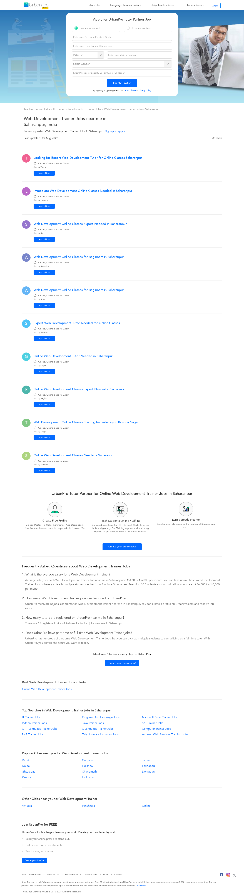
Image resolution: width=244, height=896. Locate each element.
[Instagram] (228, 875)
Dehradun (148, 772)
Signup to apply (115, 131)
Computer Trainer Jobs (156, 729)
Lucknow (87, 766)
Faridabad (148, 766)
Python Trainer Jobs (34, 723)
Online (146, 806)
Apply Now (44, 173)
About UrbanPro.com (31, 874)
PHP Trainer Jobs (32, 734)
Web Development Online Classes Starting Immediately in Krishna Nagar (86, 422)
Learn (106, 874)
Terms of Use (53, 874)
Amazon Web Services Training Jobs (165, 734)
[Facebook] (221, 875)
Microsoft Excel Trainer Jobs (159, 717)
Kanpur (26, 777)
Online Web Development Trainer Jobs (47, 689)
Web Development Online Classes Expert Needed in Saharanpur (80, 224)
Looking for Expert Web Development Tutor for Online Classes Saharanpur (88, 158)
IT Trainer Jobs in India (67, 109)
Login (214, 5)
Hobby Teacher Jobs (161, 5)
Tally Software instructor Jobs (100, 734)
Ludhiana (88, 777)
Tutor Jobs (93, 5)
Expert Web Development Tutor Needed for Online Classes (77, 323)
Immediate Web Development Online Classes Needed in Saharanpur (83, 191)
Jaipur (146, 760)
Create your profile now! (122, 546)
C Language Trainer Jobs (97, 729)
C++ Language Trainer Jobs (39, 729)
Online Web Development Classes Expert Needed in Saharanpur (80, 389)
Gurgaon (87, 760)
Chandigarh (89, 772)
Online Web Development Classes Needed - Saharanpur (74, 455)
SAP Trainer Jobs (152, 723)
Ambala (27, 806)
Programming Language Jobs (100, 717)
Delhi (25, 760)
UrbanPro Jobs (90, 874)
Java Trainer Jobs (93, 723)
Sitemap (118, 874)
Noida (26, 766)
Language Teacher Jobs (124, 5)
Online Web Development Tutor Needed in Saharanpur (73, 356)
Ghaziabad (29, 772)
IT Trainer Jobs (192, 5)
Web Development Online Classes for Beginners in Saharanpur (79, 257)
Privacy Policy (71, 874)
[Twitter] (234, 875)
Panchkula (88, 806)
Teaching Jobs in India (37, 109)
